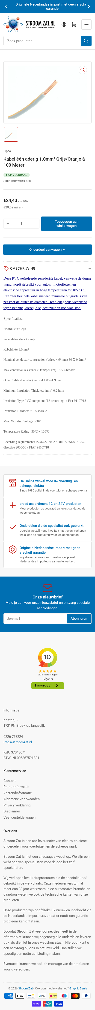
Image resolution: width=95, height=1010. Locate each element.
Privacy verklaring (16, 805)
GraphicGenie (78, 988)
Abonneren (79, 618)
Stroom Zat (25, 988)
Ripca (7, 151)
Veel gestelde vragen (19, 817)
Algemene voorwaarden (21, 799)
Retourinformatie (16, 787)
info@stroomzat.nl (17, 742)
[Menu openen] (86, 24)
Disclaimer (11, 811)
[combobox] (47, 41)
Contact (9, 781)
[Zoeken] (86, 41)
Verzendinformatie (17, 793)
